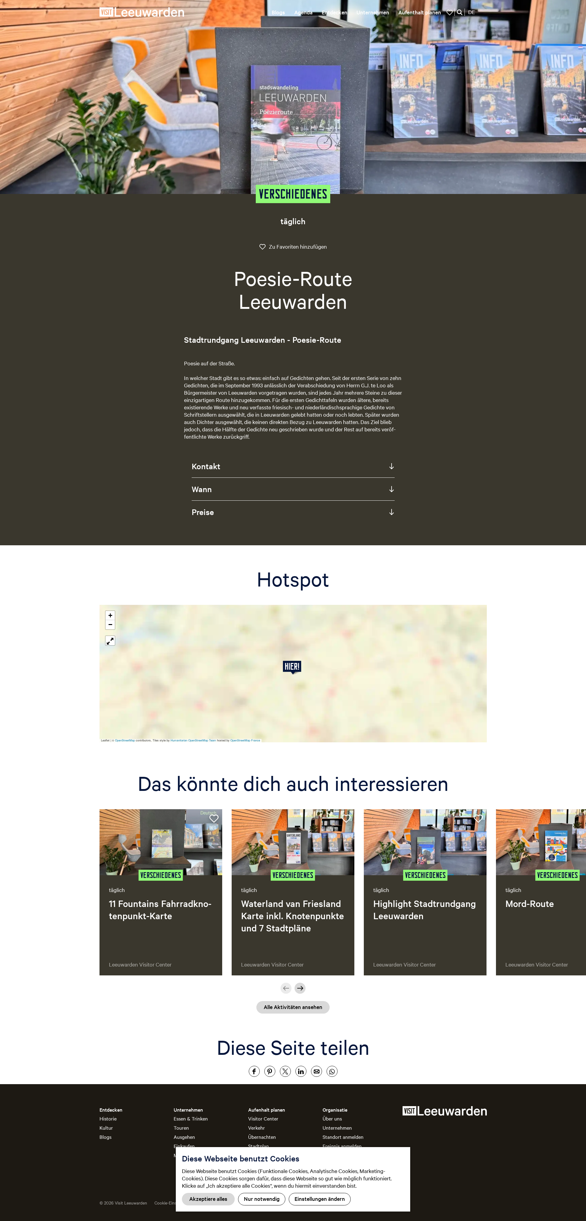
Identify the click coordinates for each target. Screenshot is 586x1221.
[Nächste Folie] (300, 988)
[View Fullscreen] (110, 640)
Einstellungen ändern (320, 1198)
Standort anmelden (343, 1136)
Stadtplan (258, 1145)
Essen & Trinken (191, 1118)
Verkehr (256, 1127)
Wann (202, 489)
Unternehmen (337, 1127)
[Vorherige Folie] (285, 988)
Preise (203, 512)
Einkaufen (184, 1145)
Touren (181, 1127)
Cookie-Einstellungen (174, 1203)
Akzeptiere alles (208, 1198)
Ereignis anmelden (342, 1145)
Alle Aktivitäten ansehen (293, 1006)
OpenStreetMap (125, 740)
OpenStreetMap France (245, 740)
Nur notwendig (262, 1198)
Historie (108, 1118)
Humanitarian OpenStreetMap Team (193, 740)
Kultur (106, 1127)
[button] (293, 667)
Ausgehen (184, 1136)
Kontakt (206, 466)
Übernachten (262, 1136)
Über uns (332, 1118)
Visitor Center (263, 1118)
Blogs (105, 1136)
